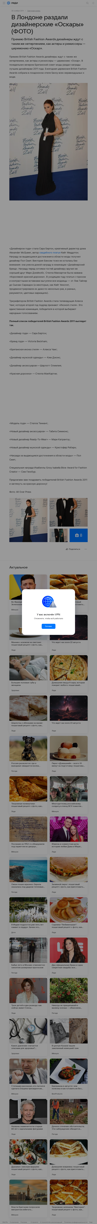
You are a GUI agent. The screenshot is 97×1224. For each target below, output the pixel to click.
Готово (48, 626)
